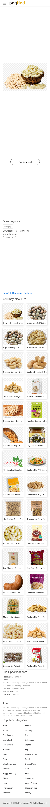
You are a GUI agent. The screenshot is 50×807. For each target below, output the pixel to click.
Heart (5, 725)
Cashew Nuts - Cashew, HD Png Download (21, 421)
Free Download (25, 161)
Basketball (7, 739)
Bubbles (6, 749)
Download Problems (22, 292)
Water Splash (31, 783)
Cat (26, 735)
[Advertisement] (25, 38)
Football (6, 768)
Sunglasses (8, 735)
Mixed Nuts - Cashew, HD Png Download (20, 617)
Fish (27, 773)
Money (28, 792)
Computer (29, 778)
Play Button (8, 744)
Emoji (27, 759)
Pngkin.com (8, 787)
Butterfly (28, 730)
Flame (28, 725)
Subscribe (29, 739)
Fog (26, 749)
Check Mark (30, 763)
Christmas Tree (9, 763)
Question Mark (31, 787)
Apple (5, 730)
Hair (27, 768)
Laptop (28, 744)
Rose (5, 759)
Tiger (5, 754)
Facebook (7, 792)
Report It (7, 292)
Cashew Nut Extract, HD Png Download (19, 666)
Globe (5, 778)
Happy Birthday (9, 773)
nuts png (7, 226)
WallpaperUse (31, 754)
